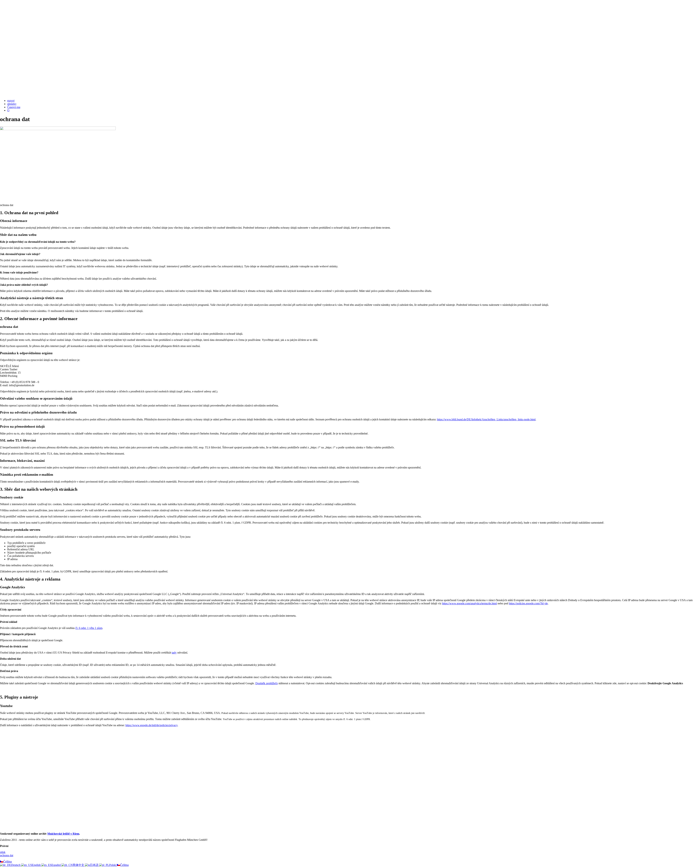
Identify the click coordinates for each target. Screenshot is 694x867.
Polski (113, 864)
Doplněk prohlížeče (266, 683)
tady (174, 652)
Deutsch (16, 864)
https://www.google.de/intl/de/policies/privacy (151, 725)
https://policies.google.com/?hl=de (528, 603)
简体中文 (79, 864)
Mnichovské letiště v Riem (63, 833)
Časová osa (13, 107)
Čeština (7, 861)
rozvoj (10, 100)
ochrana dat (6, 855)
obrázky (11, 103)
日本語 (94, 864)
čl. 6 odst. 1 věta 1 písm (88, 628)
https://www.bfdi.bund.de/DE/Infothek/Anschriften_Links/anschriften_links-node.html (486, 419)
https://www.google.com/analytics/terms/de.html (469, 603)
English (36, 864)
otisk (2, 852)
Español (56, 864)
